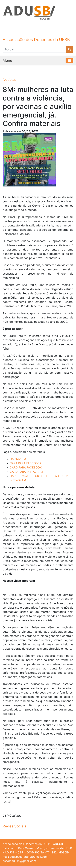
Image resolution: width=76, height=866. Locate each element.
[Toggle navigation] (69, 60)
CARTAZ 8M (18, 459)
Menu (7, 60)
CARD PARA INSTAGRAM (26, 471)
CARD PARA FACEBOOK (26, 467)
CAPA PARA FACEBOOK (25, 463)
